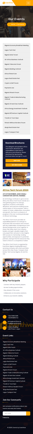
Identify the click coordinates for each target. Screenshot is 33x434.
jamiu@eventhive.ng (14, 321)
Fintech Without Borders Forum (15, 123)
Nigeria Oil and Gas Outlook (14, 104)
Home (13, 24)
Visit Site (17, 161)
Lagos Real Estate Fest (12, 78)
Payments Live (9, 88)
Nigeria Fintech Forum (12, 92)
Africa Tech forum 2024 (15, 190)
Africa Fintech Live (11, 74)
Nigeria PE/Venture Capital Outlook (16, 113)
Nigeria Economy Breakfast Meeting (17, 45)
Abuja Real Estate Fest (12, 127)
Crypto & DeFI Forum (11, 83)
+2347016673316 (13, 316)
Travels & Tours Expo (12, 118)
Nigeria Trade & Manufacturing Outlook (15, 98)
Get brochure (17, 165)
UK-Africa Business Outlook (14, 59)
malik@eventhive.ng (14, 323)
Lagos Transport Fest (12, 132)
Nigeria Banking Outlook (13, 69)
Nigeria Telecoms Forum (13, 64)
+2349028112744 (13, 318)
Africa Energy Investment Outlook (16, 108)
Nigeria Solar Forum (11, 55)
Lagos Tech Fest (10, 50)
